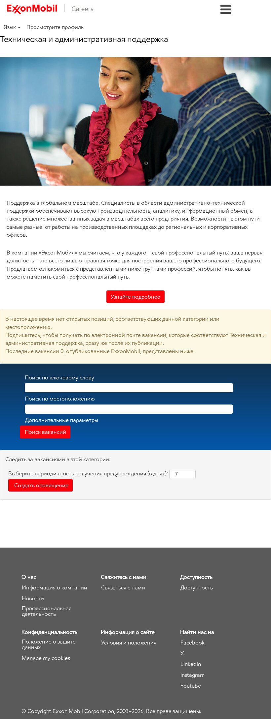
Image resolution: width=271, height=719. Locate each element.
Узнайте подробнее (135, 296)
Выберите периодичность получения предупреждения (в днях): (88, 473)
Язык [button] (10, 27)
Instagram (192, 675)
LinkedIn (190, 664)
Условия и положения (128, 643)
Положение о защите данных (49, 644)
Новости (33, 598)
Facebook (192, 643)
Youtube (190, 686)
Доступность (196, 587)
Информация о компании (54, 587)
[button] (226, 9)
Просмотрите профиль (55, 27)
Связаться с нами (123, 587)
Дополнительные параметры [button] (61, 420)
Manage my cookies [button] (46, 658)
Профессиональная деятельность (46, 611)
